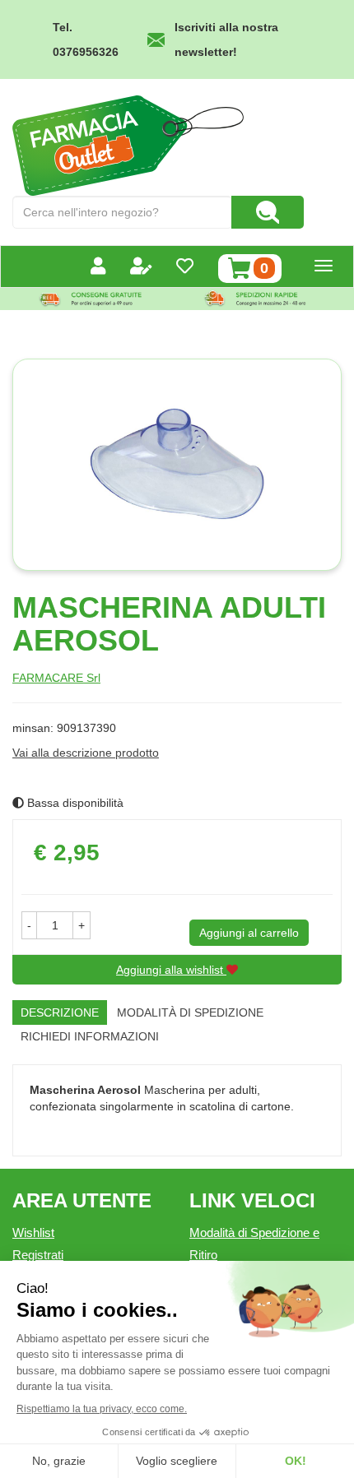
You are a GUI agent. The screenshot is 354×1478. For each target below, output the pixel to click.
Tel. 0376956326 (86, 39)
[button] (29, 925)
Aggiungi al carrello (249, 932)
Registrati (37, 1255)
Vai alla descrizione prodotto (85, 752)
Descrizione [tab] (60, 1012)
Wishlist (33, 1232)
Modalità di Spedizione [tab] (190, 1012)
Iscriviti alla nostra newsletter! (226, 39)
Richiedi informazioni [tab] (90, 1036)
